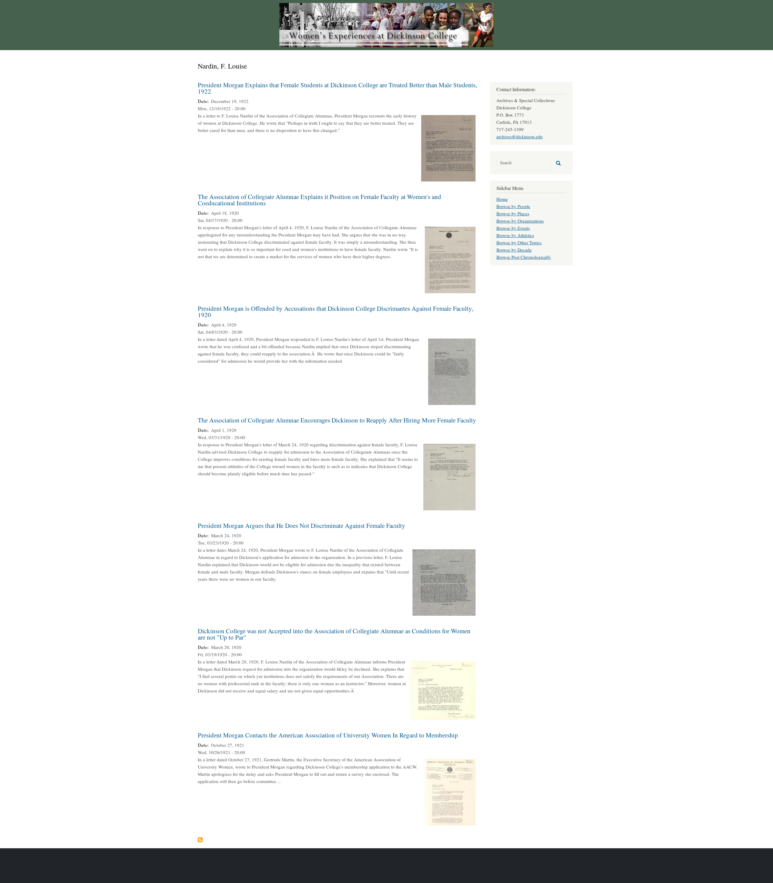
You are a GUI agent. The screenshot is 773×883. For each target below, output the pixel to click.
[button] (448, 147)
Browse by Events (513, 228)
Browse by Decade (514, 250)
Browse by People (513, 206)
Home (502, 199)
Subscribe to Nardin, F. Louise (200, 839)
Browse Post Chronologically (523, 257)
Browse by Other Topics (519, 242)
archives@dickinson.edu (519, 136)
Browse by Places (512, 213)
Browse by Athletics (515, 235)
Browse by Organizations (520, 221)
